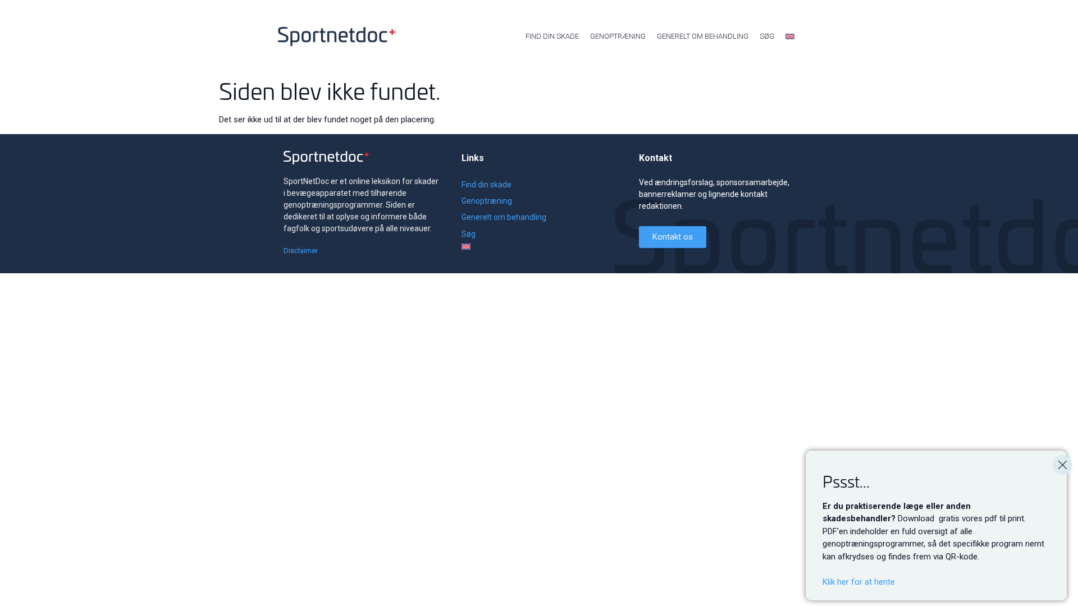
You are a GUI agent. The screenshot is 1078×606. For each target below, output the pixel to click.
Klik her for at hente (859, 582)
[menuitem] (789, 36)
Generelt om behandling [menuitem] (702, 36)
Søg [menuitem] (767, 36)
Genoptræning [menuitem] (618, 36)
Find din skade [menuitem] (552, 36)
